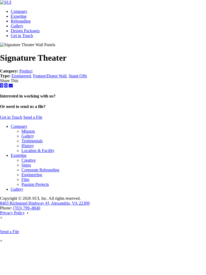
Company (19, 11)
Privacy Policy (12, 213)
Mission (28, 131)
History (27, 145)
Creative (28, 160)
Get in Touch (22, 35)
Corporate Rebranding (40, 170)
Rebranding (21, 21)
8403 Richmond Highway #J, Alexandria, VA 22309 (45, 203)
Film (25, 179)
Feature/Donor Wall (50, 76)
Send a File (32, 117)
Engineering (31, 174)
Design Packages (25, 30)
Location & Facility (37, 150)
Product (25, 71)
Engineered (21, 76)
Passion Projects (35, 184)
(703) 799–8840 (26, 208)
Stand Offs (78, 76)
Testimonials (32, 141)
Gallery (17, 26)
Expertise (19, 16)
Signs (26, 165)
